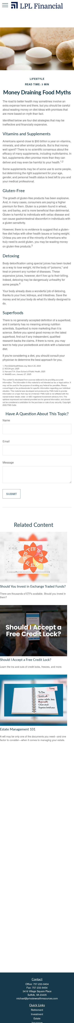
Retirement (37, 1010)
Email (6, 441)
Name (6, 420)
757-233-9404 (41, 984)
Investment (37, 1014)
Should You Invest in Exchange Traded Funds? (33, 586)
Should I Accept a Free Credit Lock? (25, 660)
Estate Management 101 (17, 729)
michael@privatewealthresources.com (37, 998)
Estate (37, 1018)
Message (8, 462)
